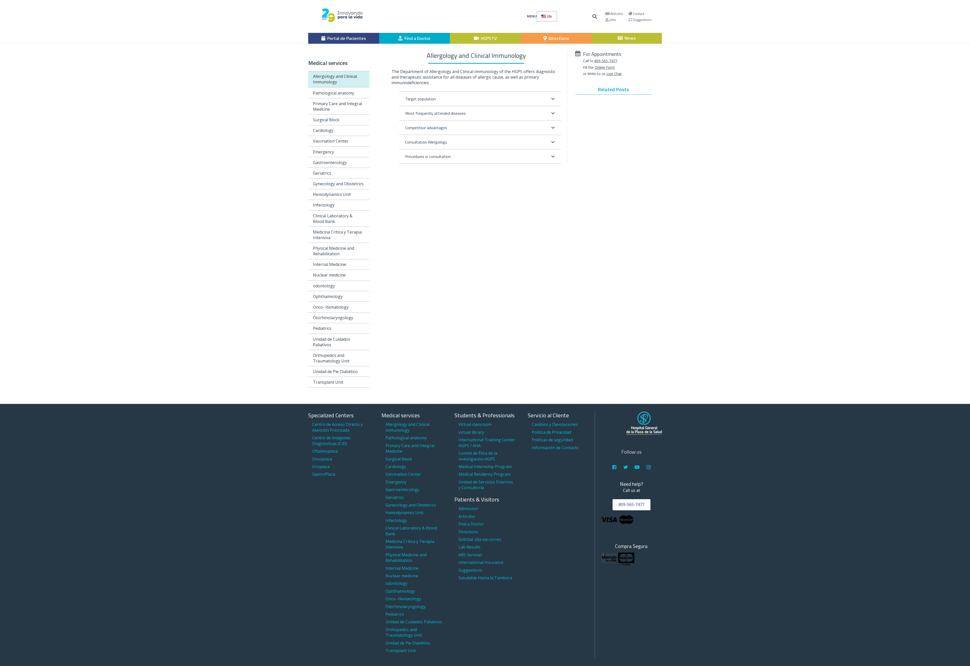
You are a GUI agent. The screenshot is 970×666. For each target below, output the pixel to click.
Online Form (605, 67)
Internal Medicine (329, 264)
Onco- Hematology (331, 307)
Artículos (616, 13)
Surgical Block (326, 120)
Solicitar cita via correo (479, 539)
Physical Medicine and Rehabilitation (333, 251)
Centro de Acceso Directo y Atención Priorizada (337, 427)
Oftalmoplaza (325, 451)
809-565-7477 (605, 60)
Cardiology (323, 130)
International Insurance (480, 562)
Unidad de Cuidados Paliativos (331, 342)
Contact (638, 13)
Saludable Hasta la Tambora (485, 578)
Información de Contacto (555, 447)
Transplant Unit (328, 382)
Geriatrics (322, 173)
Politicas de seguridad (552, 440)
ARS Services (470, 555)
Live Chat (614, 73)
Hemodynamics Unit (332, 194)
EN (549, 16)
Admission (468, 508)
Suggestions (642, 19)
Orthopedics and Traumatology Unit (331, 358)
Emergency (323, 152)
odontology (324, 286)
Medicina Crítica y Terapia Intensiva (337, 234)
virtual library (471, 432)
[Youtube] (637, 467)
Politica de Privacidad (551, 432)
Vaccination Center (331, 141)
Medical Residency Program (484, 474)
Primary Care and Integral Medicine (337, 106)
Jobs (612, 19)
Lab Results (469, 547)
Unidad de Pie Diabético (335, 371)
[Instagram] (648, 467)
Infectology (323, 205)
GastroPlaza (323, 474)
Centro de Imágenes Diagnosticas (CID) (331, 440)
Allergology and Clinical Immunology (335, 79)
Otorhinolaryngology (333, 317)
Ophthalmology (328, 296)
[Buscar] (595, 16)
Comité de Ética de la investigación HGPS (477, 456)
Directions (468, 532)
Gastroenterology (330, 162)
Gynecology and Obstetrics (338, 184)
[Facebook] (614, 467)
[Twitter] (626, 467)
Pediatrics (322, 328)
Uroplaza (321, 466)
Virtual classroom (475, 424)
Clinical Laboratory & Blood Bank (332, 218)
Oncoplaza (322, 459)
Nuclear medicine (329, 275)
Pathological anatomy (333, 93)
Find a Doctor (471, 524)
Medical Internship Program (485, 466)
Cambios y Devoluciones (555, 424)
